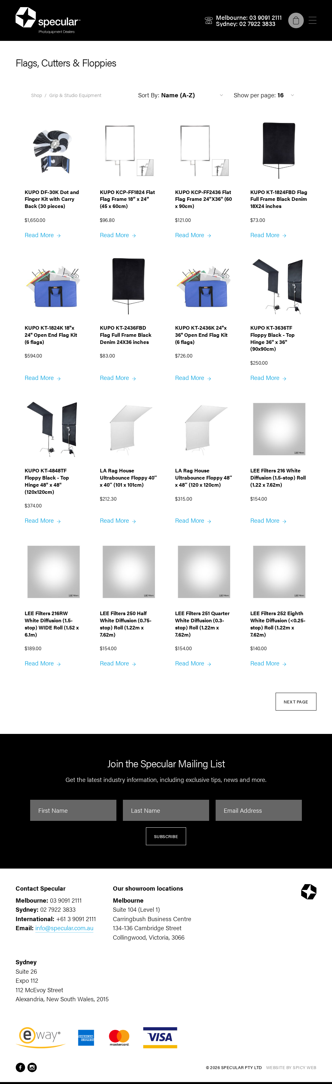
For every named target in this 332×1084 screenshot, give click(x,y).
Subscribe (166, 836)
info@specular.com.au (64, 927)
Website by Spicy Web (291, 1067)
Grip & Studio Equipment (75, 94)
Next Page (296, 702)
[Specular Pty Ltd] (48, 20)
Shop (36, 94)
